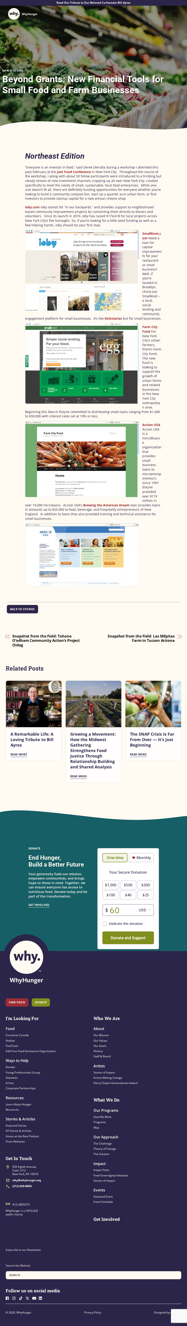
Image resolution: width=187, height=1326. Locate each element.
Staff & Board (102, 1056)
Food (10, 1028)
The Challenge (103, 1143)
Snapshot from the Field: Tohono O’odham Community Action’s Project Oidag (46, 641)
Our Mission (101, 1035)
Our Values (100, 1041)
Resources (15, 1097)
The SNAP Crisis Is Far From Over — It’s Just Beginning (152, 739)
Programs (100, 1122)
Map (96, 1128)
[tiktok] (22, 1297)
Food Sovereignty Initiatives (111, 1175)
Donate (10, 1067)
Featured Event (103, 1196)
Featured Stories (16, 1125)
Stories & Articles (20, 1119)
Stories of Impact (104, 1072)
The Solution (101, 1154)
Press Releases (15, 1141)
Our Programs (106, 1110)
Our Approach (106, 1137)
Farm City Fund (150, 329)
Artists (10, 1083)
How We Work (102, 1117)
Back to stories (22, 609)
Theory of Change (105, 1149)
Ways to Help (17, 1060)
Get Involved (39, 905)
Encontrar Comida (17, 1035)
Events (99, 1190)
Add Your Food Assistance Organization (31, 1051)
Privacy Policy (92, 1312)
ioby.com (32, 207)
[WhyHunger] (23, 14)
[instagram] (15, 1297)
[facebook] (9, 1297)
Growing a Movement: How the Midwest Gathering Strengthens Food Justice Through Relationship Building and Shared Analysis (93, 750)
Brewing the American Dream (106, 505)
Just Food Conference (74, 172)
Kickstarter (113, 318)
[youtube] (35, 1297)
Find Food (17, 1002)
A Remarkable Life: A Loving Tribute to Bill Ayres (32, 739)
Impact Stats (101, 1170)
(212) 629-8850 (22, 1186)
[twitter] (28, 1297)
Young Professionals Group (23, 1072)
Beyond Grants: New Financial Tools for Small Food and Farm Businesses (83, 84)
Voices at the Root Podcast (22, 1136)
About (99, 1028)
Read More (18, 754)
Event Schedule (103, 1202)
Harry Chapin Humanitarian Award (116, 1083)
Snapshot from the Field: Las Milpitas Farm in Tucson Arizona (141, 638)
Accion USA (151, 425)
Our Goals (100, 1046)
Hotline (10, 1041)
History (98, 1051)
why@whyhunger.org (26, 1180)
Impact (100, 1163)
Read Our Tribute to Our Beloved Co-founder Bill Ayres (93, 3)
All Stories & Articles (18, 1131)
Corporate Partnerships (21, 1088)
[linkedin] (42, 1297)
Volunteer (12, 1078)
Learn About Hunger (18, 1104)
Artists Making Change (108, 1078)
